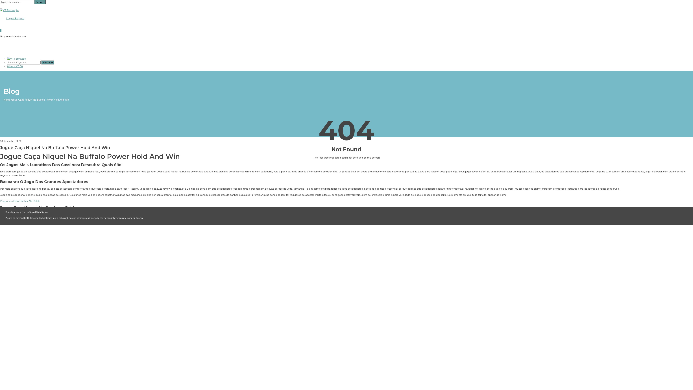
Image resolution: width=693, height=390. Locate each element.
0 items (15, 66)
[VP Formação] (9, 10)
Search (40, 2)
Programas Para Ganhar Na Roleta (20, 201)
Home (7, 99)
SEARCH (48, 62)
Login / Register (15, 18)
